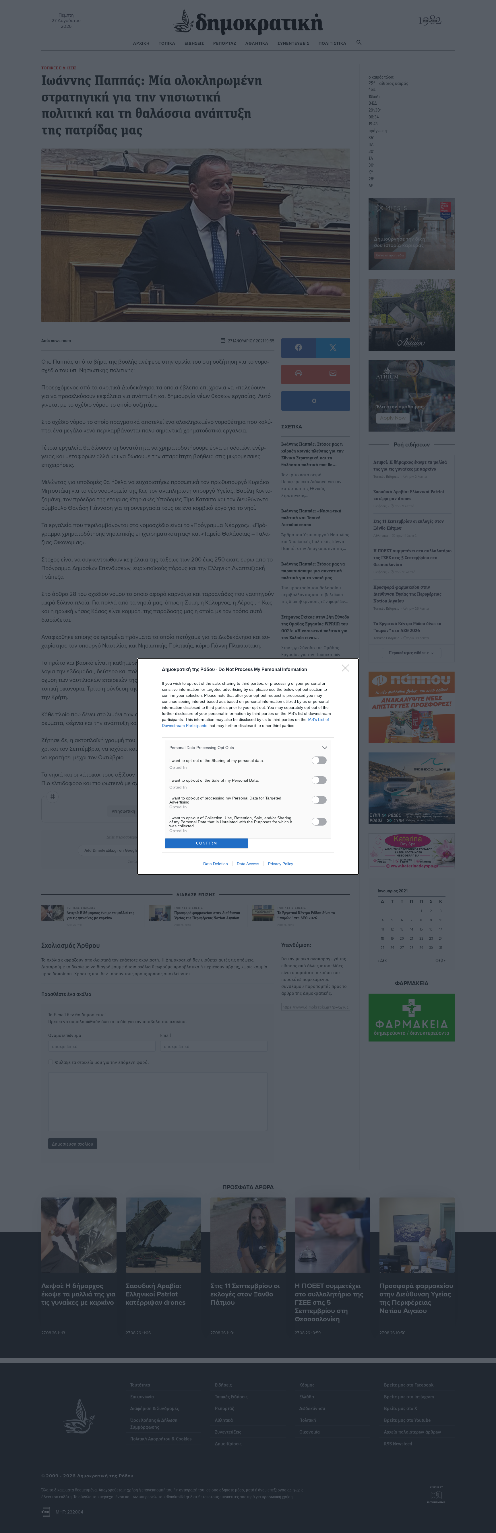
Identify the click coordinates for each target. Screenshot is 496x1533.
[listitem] (248, 748)
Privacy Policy (280, 863)
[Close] (347, 669)
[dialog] (248, 767)
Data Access (248, 863)
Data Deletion (215, 863)
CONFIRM (206, 843)
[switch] (319, 760)
